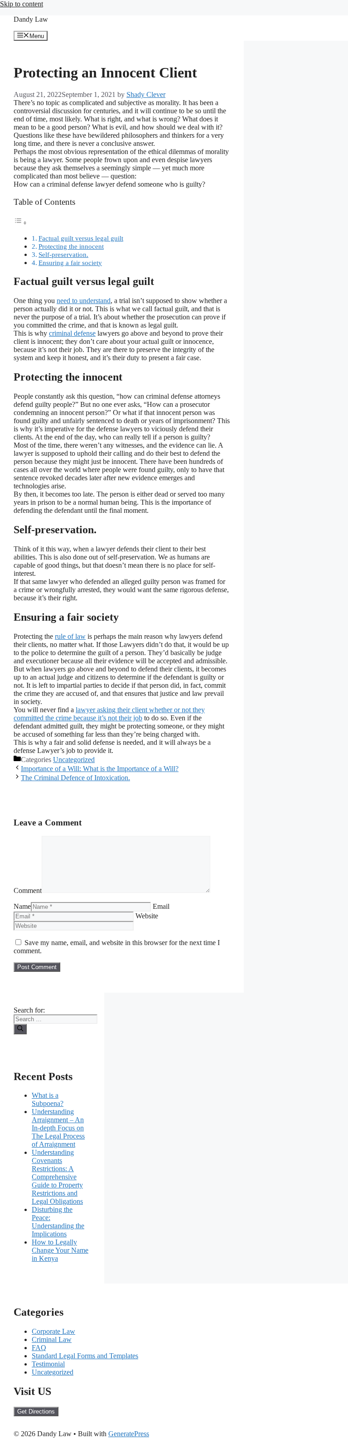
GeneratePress (128, 1434)
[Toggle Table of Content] (20, 223)
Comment (28, 890)
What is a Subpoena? (47, 1099)
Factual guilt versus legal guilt (81, 238)
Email (161, 906)
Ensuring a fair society (70, 262)
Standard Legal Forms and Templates (85, 1356)
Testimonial (48, 1364)
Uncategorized (74, 759)
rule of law (70, 636)
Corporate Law (53, 1331)
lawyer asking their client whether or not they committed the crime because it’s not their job (109, 714)
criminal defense (72, 333)
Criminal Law (52, 1339)
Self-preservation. (63, 254)
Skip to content (21, 4)
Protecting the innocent (71, 246)
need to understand (84, 300)
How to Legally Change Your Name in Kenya (60, 1250)
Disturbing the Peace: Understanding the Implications (58, 1222)
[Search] (20, 1029)
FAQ (39, 1347)
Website (146, 916)
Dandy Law (31, 19)
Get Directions (36, 1411)
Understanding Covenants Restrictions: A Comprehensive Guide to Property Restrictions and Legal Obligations (57, 1176)
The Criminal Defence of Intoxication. (75, 778)
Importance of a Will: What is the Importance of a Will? (100, 768)
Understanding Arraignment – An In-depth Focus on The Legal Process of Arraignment (58, 1128)
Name (22, 906)
